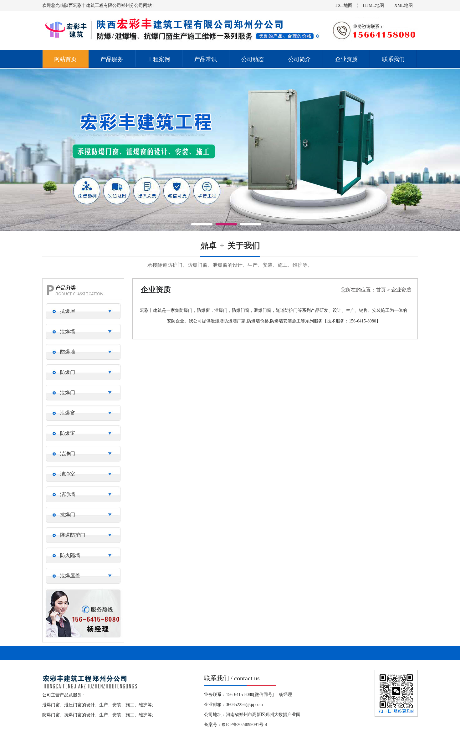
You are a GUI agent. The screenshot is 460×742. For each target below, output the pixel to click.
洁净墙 (67, 494)
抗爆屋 (67, 311)
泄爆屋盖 (70, 575)
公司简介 (299, 59)
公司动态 (252, 59)
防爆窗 (67, 433)
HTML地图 (373, 5)
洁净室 (67, 474)
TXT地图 (343, 5)
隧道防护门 (72, 535)
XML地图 (403, 5)
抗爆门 (67, 514)
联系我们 (393, 59)
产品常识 (205, 59)
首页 (381, 289)
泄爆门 (67, 392)
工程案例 (158, 59)
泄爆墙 (67, 331)
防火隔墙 (70, 555)
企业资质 (346, 59)
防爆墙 (67, 351)
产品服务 (111, 59)
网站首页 (65, 59)
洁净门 (67, 453)
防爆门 (67, 372)
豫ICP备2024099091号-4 (244, 724)
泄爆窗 (67, 412)
